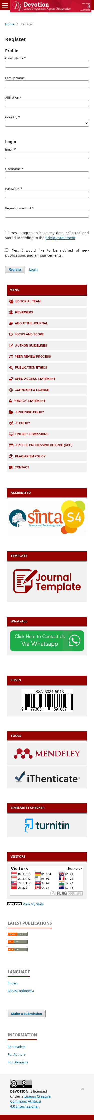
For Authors (16, 1054)
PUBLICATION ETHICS (31, 367)
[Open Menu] (5, 5)
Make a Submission (26, 1013)
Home (9, 24)
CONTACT (22, 467)
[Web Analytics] (14, 904)
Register (15, 269)
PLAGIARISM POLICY (30, 456)
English (13, 983)
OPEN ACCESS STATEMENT (35, 379)
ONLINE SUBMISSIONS (31, 434)
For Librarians (18, 1062)
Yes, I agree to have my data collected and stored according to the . (47, 235)
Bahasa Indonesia (21, 991)
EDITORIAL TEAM (28, 301)
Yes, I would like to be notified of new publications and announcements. (47, 253)
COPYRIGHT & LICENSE (32, 390)
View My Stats (33, 904)
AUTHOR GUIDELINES (31, 345)
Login (33, 269)
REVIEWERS (24, 312)
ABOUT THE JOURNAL (31, 323)
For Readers (16, 1046)
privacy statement (60, 237)
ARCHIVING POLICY (29, 412)
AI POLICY (22, 423)
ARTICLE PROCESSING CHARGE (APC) (43, 445)
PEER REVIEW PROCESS (33, 356)
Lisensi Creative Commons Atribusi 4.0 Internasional (30, 1101)
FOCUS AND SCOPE (29, 334)
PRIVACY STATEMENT (29, 401)
